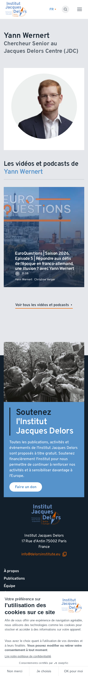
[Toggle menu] (79, 9)
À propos (11, 571)
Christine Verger (44, 280)
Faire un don (25, 486)
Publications (14, 578)
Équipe (9, 585)
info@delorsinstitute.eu (40, 554)
